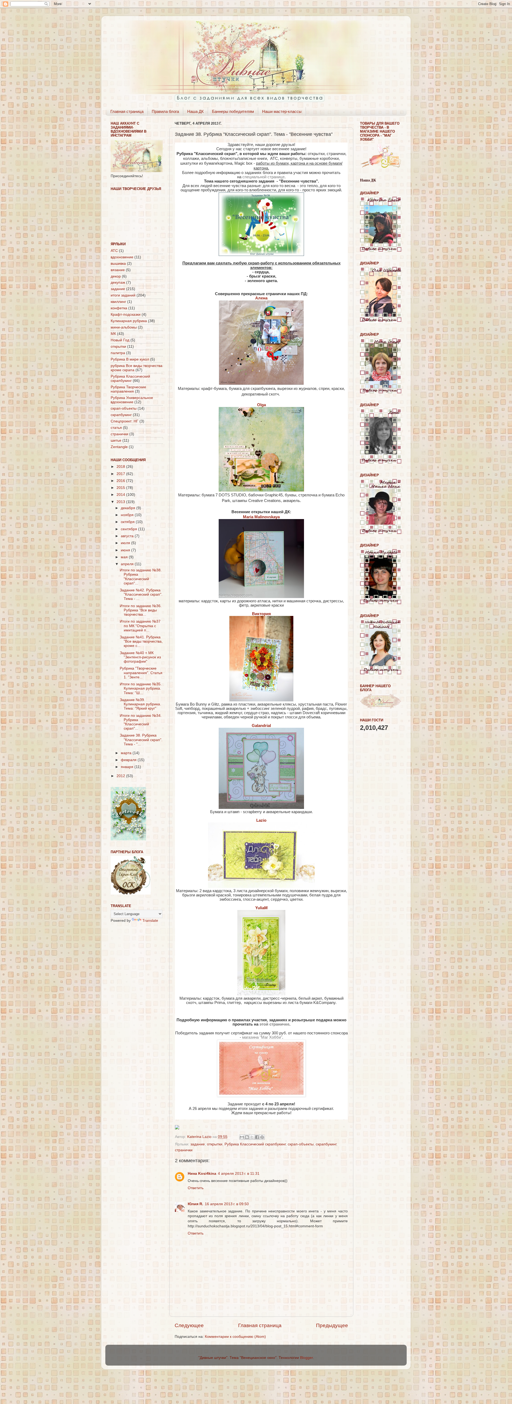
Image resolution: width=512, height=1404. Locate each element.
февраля (129, 760)
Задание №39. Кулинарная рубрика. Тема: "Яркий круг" (140, 704)
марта (127, 753)
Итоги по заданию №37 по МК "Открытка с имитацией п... (140, 625)
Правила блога (165, 111)
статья (116, 428)
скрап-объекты (301, 1144)
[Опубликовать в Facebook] (257, 1137)
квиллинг (118, 302)
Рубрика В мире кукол (130, 359)
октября (128, 522)
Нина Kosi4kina (202, 1174)
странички (184, 1150)
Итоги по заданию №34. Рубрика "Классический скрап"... (141, 722)
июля (126, 543)
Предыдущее (332, 1325)
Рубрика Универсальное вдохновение (132, 400)
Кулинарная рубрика (129, 321)
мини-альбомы (124, 327)
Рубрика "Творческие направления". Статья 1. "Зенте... (141, 672)
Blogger (306, 1358)
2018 (121, 467)
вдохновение (122, 257)
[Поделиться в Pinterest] (262, 1137)
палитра (118, 353)
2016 (121, 481)
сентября (129, 529)
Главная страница (126, 111)
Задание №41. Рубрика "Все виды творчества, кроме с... (141, 641)
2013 (121, 502)
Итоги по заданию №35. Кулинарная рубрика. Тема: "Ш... (141, 688)
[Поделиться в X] (252, 1137)
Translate (150, 921)
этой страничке (274, 1024)
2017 (121, 474)
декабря (128, 508)
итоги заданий (123, 295)
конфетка (119, 308)
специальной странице (263, 177)
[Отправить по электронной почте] (242, 1137)
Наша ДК (195, 111)
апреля (128, 564)
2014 (121, 495)
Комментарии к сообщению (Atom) (235, 1337)
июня (126, 550)
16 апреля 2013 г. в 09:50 (227, 1204)
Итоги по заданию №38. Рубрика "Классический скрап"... (141, 576)
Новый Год (120, 340)
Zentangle (119, 447)
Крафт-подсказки (126, 315)
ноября (128, 515)
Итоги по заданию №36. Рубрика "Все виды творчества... (141, 610)
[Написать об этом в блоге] (247, 1137)
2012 (121, 776)
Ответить (195, 1188)
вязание (118, 270)
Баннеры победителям (233, 111)
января (127, 767)
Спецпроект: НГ (124, 421)
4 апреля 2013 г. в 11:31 (238, 1174)
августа (128, 536)
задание (197, 1144)
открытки (214, 1144)
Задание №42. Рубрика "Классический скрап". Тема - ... (141, 594)
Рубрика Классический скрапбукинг (255, 1144)
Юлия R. (195, 1204)
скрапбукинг (326, 1144)
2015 (121, 488)
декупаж (118, 282)
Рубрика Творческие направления (128, 389)
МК (113, 334)
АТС (114, 251)
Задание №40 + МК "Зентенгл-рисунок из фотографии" (140, 657)
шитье (116, 440)
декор (116, 276)
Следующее (189, 1325)
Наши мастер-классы (282, 111)
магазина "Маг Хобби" (262, 1037)
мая (125, 557)
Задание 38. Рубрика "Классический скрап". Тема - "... (141, 739)
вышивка (118, 264)
